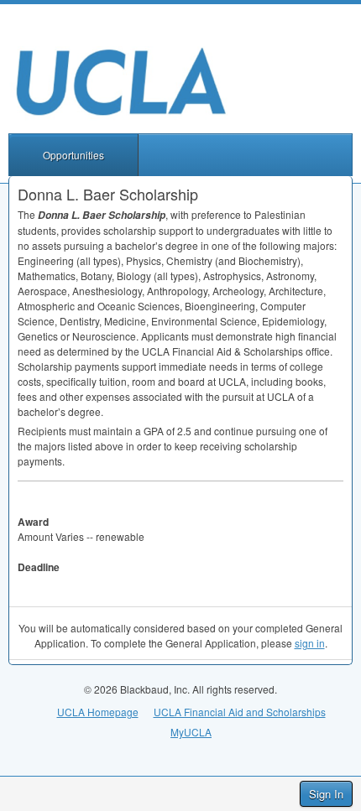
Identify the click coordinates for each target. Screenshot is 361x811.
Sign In (326, 794)
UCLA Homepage (98, 711)
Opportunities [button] (73, 155)
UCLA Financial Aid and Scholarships (240, 711)
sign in (310, 643)
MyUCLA (191, 732)
